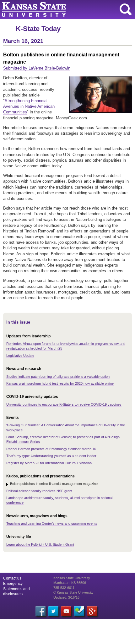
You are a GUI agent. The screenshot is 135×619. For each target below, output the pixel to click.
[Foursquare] (79, 611)
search (125, 9)
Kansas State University (57, 9)
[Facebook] (40, 611)
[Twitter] (53, 611)
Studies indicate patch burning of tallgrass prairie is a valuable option (58, 376)
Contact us (12, 578)
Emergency (13, 583)
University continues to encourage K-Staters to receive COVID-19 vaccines (64, 404)
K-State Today (38, 29)
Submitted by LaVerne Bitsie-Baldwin (36, 68)
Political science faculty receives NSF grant (39, 491)
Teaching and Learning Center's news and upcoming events (51, 523)
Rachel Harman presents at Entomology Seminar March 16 (51, 449)
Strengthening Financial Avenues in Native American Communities (29, 106)
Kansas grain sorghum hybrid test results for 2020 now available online (60, 383)
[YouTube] (66, 611)
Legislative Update (20, 355)
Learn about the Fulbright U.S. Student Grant (40, 544)
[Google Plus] (92, 611)
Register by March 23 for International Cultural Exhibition (49, 463)
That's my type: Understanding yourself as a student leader (51, 456)
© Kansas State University (73, 592)
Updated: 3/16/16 (66, 597)
